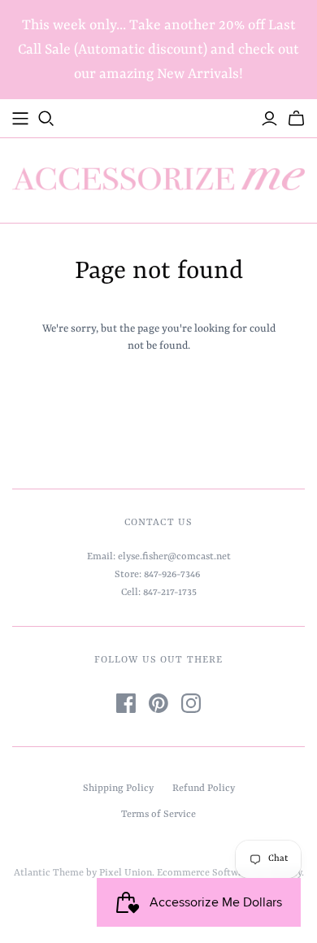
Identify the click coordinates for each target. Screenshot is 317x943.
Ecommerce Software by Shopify (229, 873)
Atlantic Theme (49, 873)
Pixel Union (125, 873)
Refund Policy (203, 788)
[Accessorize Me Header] (20, 119)
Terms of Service (158, 814)
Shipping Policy (118, 788)
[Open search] (46, 119)
